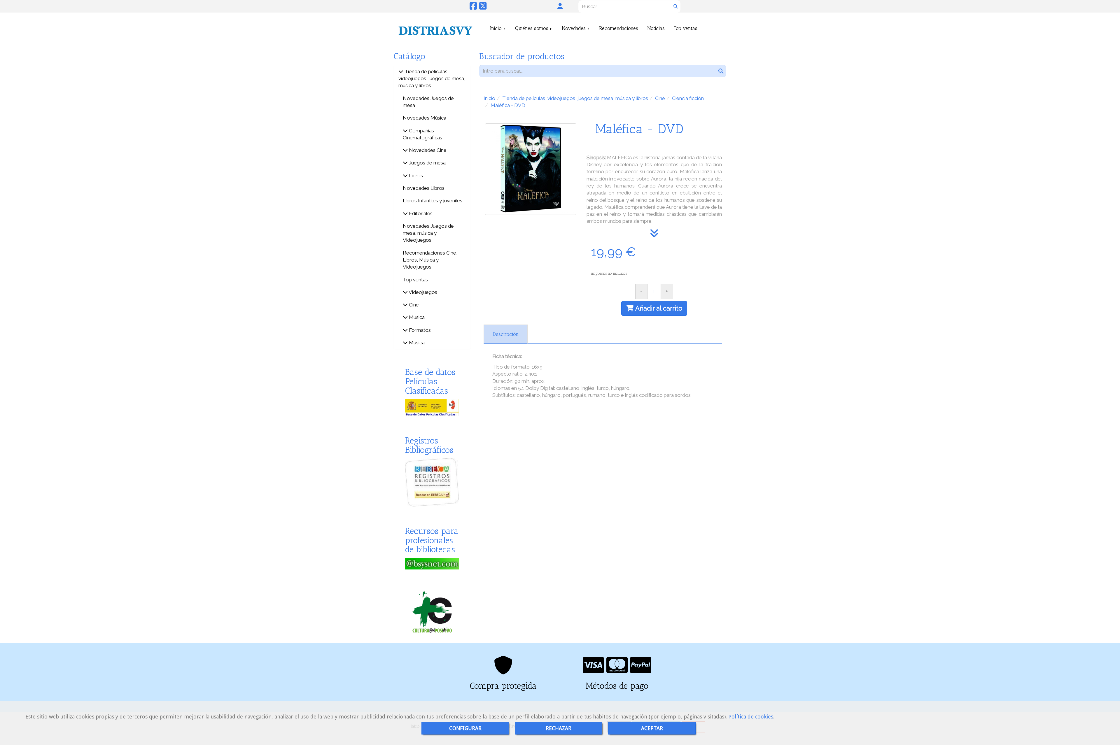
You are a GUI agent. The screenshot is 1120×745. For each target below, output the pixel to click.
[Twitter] (483, 7)
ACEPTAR (652, 728)
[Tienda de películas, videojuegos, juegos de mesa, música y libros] (400, 71)
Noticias (656, 28)
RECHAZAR (558, 728)
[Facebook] (473, 7)
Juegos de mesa (427, 163)
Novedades (574, 28)
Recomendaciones (618, 28)
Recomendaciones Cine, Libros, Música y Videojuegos (430, 260)
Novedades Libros (423, 188)
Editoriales (420, 213)
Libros (415, 175)
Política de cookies (750, 717)
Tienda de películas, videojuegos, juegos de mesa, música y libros (431, 79)
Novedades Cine (427, 150)
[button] (560, 6)
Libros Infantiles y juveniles (432, 201)
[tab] (506, 334)
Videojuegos (422, 292)
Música (416, 317)
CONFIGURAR (465, 728)
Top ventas (685, 28)
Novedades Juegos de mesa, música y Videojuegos (428, 233)
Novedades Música (424, 118)
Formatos (419, 330)
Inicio (496, 28)
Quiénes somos (532, 28)
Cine (413, 305)
